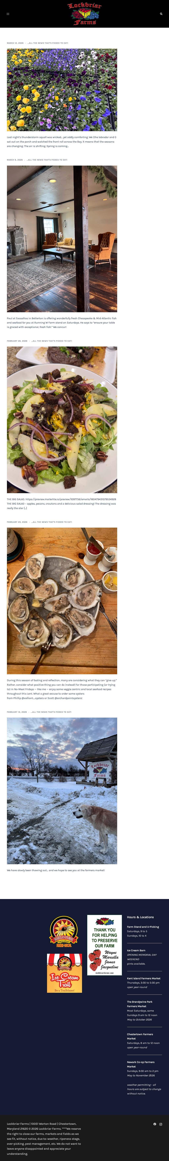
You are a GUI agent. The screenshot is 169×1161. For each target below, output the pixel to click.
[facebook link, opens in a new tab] (154, 1124)
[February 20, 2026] (62, 600)
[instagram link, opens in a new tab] (160, 1124)
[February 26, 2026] (62, 419)
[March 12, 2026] (62, 89)
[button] (161, 13)
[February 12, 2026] (62, 790)
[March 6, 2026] (62, 238)
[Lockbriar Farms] (85, 13)
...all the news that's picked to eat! (48, 43)
